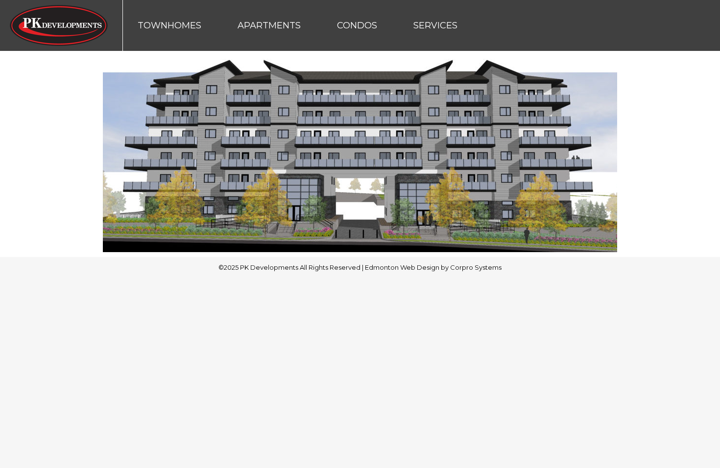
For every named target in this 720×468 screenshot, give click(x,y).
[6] (360, 151)
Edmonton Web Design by (407, 267)
